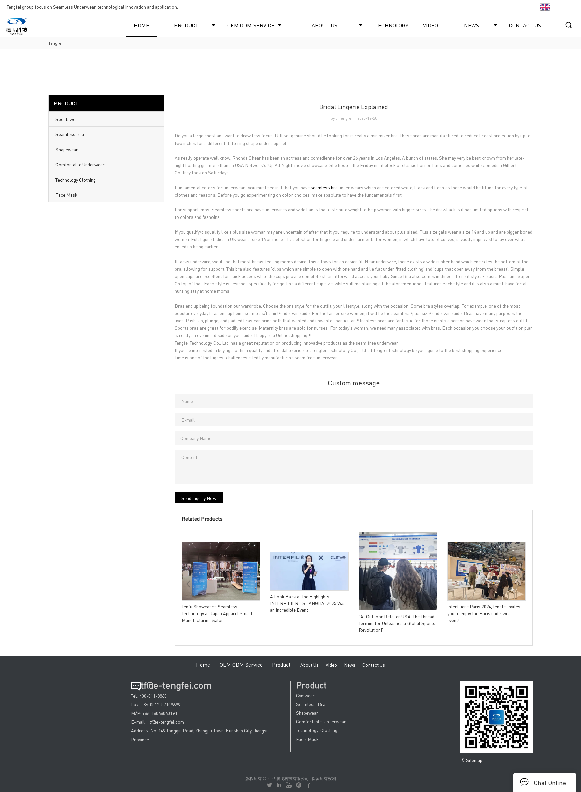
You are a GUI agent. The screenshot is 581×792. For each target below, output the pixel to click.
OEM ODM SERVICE (251, 25)
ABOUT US (324, 25)
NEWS (471, 25)
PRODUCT (186, 25)
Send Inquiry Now (198, 498)
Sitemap (473, 760)
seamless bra (324, 187)
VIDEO (430, 25)
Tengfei (55, 43)
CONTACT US (525, 25)
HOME (141, 25)
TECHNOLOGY (391, 25)
